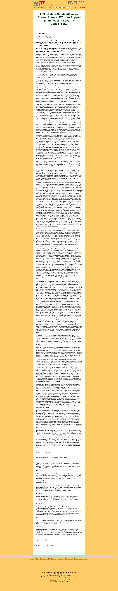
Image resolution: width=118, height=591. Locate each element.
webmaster (53, 580)
